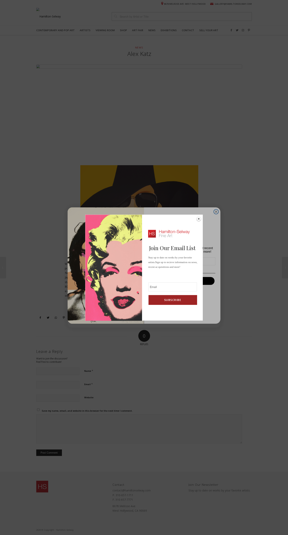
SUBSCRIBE (172, 300)
